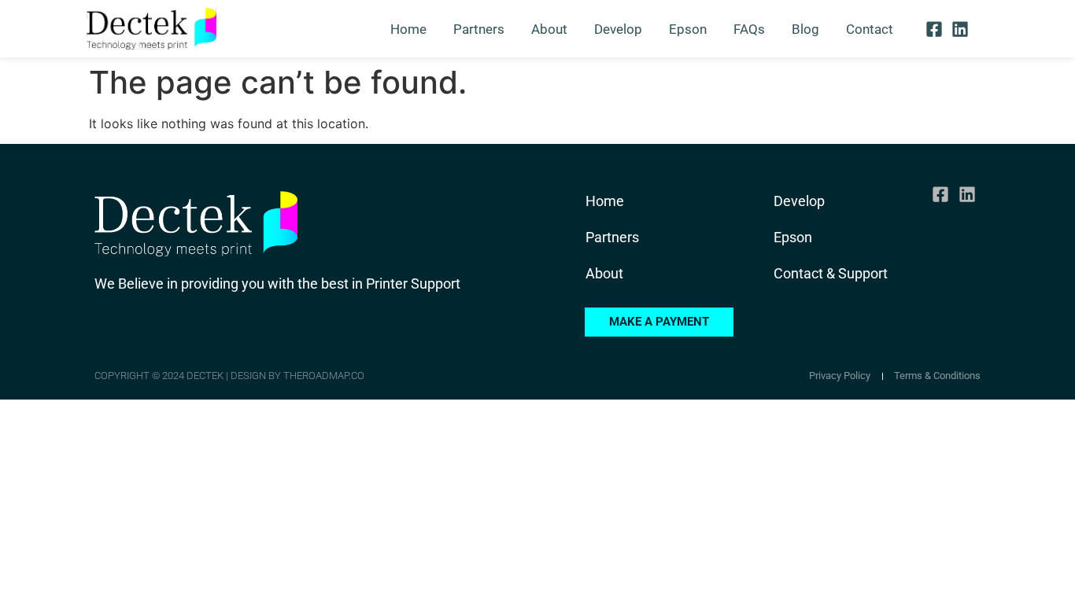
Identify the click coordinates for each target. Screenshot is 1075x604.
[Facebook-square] (933, 28)
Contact (869, 29)
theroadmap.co (323, 375)
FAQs (749, 29)
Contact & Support (831, 273)
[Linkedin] (960, 28)
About (549, 29)
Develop (618, 29)
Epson (688, 29)
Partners (478, 29)
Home (408, 29)
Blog (805, 29)
